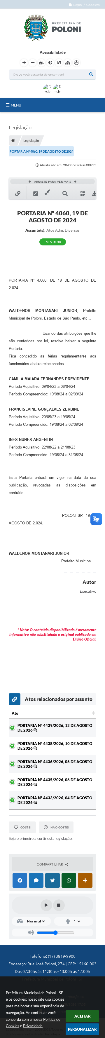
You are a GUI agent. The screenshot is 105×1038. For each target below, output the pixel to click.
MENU (16, 105)
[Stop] (59, 905)
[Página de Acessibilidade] (76, 63)
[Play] (46, 905)
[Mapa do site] (67, 63)
